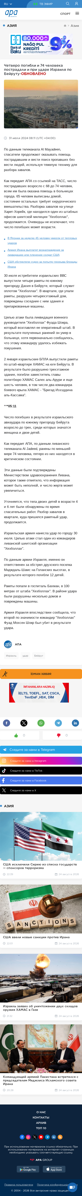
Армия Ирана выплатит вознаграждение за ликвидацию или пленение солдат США (36, 252)
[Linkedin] (53, 1137)
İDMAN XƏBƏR (41, 674)
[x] (34, 1137)
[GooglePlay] (28, 1169)
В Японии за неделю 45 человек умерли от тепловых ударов (42, 240)
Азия (75, 26)
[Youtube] (41, 1137)
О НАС (41, 1112)
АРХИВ (41, 1122)
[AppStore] (54, 1169)
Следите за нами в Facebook (28, 780)
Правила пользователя (18, 1184)
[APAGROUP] (41, 1160)
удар (25, 655)
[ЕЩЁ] (76, 13)
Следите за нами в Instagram (28, 760)
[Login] (76, 4)
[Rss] (60, 1137)
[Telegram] (47, 1137)
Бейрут (38, 655)
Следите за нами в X (23, 790)
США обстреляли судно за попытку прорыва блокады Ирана (42, 264)
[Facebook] (22, 1137)
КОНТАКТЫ (41, 1117)
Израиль (11, 655)
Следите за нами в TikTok (26, 770)
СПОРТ (65, 13)
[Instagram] (28, 1137)
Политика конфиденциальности (57, 1184)
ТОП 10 (41, 1128)
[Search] (67, 4)
